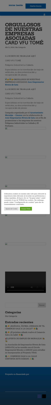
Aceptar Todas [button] (25, 209)
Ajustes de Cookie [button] (11, 209)
